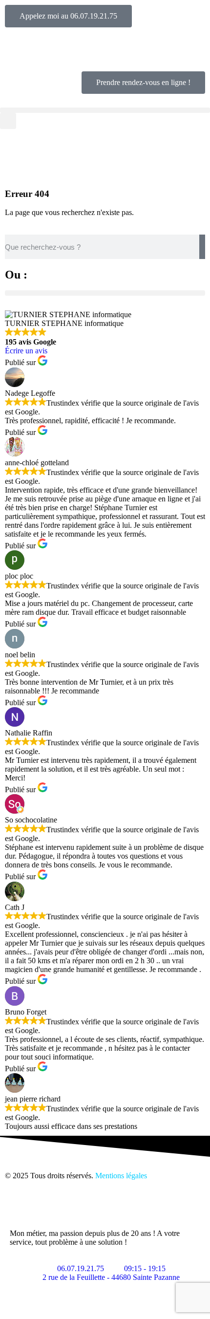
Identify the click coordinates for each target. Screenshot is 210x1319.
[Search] (202, 247)
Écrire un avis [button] (26, 350)
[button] (105, 110)
